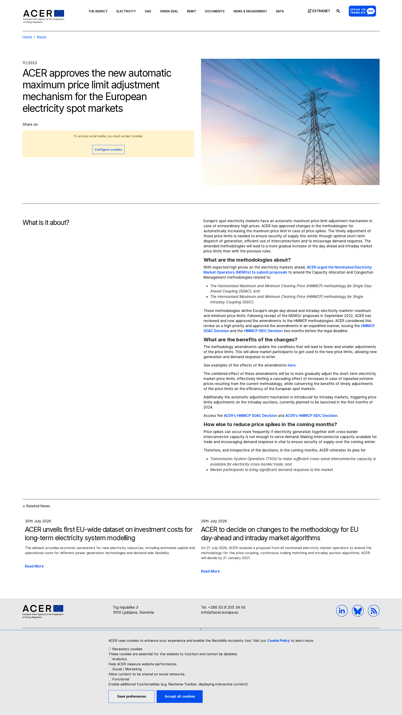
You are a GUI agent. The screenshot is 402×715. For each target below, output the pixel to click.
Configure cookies (108, 149)
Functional (120, 679)
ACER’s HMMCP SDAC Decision (250, 416)
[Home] (43, 16)
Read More (34, 566)
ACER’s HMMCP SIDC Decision (311, 416)
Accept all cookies (180, 696)
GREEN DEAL (169, 11)
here (291, 365)
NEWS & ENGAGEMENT (250, 11)
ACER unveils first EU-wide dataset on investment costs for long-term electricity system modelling (108, 533)
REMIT (191, 11)
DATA (280, 11)
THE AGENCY (98, 11)
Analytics (119, 659)
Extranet (321, 11)
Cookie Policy (278, 640)
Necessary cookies (127, 649)
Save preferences (131, 696)
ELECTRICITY (126, 11)
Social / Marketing (127, 669)
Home (27, 37)
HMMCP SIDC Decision (263, 331)
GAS (148, 11)
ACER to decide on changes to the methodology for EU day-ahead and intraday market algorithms (279, 533)
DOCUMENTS (215, 11)
